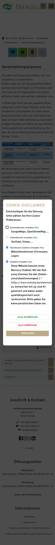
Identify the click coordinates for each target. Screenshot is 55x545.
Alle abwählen (27, 325)
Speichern (27, 333)
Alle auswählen (28, 317)
